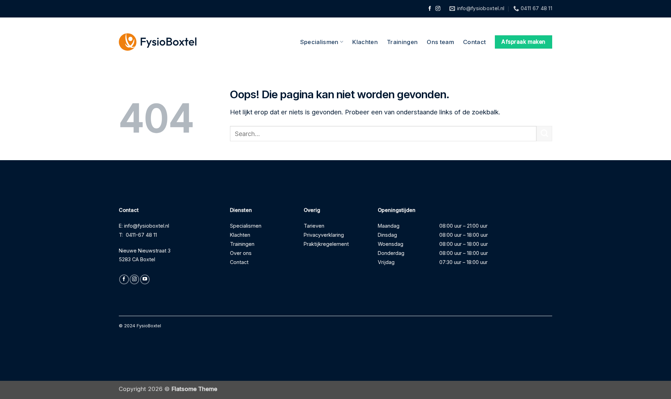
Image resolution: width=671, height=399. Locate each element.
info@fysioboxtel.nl (146, 226)
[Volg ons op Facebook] (429, 9)
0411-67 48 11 (141, 235)
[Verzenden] (544, 134)
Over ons (241, 253)
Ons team (440, 41)
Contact (474, 41)
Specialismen (319, 41)
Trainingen (402, 41)
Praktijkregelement (326, 244)
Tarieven (314, 226)
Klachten (365, 41)
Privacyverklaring (324, 235)
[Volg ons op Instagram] (437, 9)
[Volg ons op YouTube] (145, 279)
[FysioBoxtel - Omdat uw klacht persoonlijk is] (157, 42)
